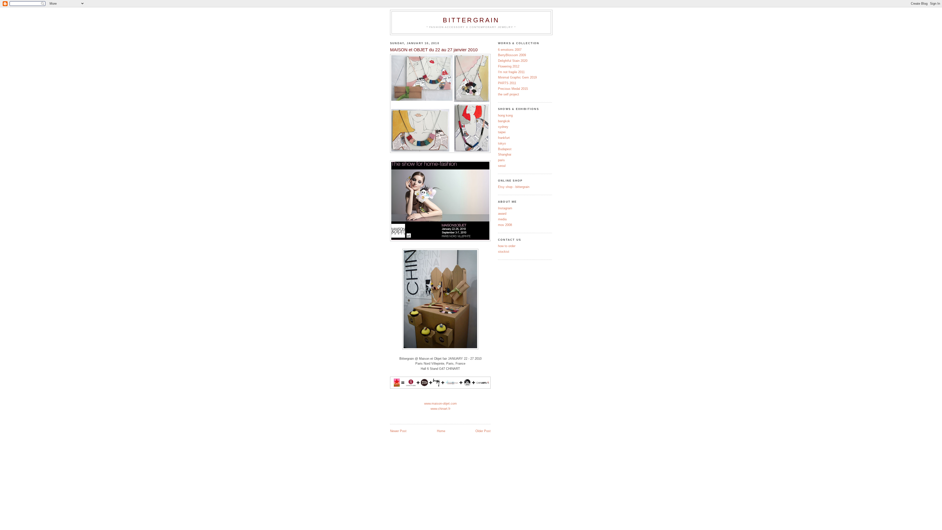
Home (441, 431)
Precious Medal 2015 (513, 89)
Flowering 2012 (508, 66)
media (502, 219)
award (502, 213)
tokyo (502, 143)
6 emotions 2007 (510, 50)
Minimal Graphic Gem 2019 (517, 77)
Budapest (504, 149)
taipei (502, 132)
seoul (502, 166)
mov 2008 (505, 225)
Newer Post (398, 431)
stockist (503, 251)
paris (501, 160)
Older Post (483, 431)
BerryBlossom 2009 (512, 55)
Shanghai (504, 154)
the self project (508, 94)
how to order (506, 246)
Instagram (505, 208)
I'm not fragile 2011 (511, 72)
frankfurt (504, 138)
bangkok (504, 121)
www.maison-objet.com (440, 403)
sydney (503, 127)
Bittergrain (471, 20)
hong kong (505, 115)
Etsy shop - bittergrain (513, 187)
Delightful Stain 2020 (512, 61)
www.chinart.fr (440, 409)
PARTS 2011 (507, 83)
